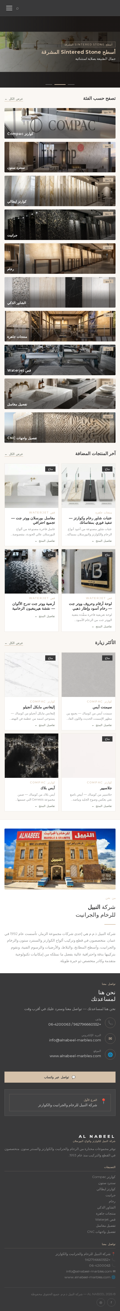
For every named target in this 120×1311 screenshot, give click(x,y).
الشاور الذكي (106, 1207)
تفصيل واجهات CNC (101, 1232)
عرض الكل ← (13, 99)
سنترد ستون (107, 1183)
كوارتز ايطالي (106, 1189)
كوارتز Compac (104, 1177)
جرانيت (110, 1195)
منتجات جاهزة (106, 1213)
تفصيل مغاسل (106, 1225)
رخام (112, 1201)
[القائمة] (8, 8)
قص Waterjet (105, 1219)
